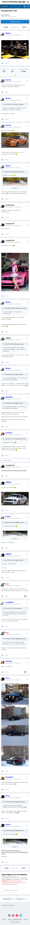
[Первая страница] (2, 27)
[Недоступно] (15, 140)
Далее (24, 27)
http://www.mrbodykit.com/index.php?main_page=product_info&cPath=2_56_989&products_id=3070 (14, 852)
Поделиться (8, 899)
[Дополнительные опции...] (27, 34)
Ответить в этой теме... (11, 890)
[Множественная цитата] (2, 63)
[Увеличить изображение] (13, 470)
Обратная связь (17, 919)
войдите (8, 879)
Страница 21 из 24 (15, 27)
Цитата (7, 63)
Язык (4, 919)
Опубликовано (13, 35)
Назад (6, 27)
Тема (9, 919)
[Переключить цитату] (3, 104)
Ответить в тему (15, 21)
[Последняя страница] (28, 27)
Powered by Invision (15, 922)
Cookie (25, 919)
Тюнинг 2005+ (12, 16)
